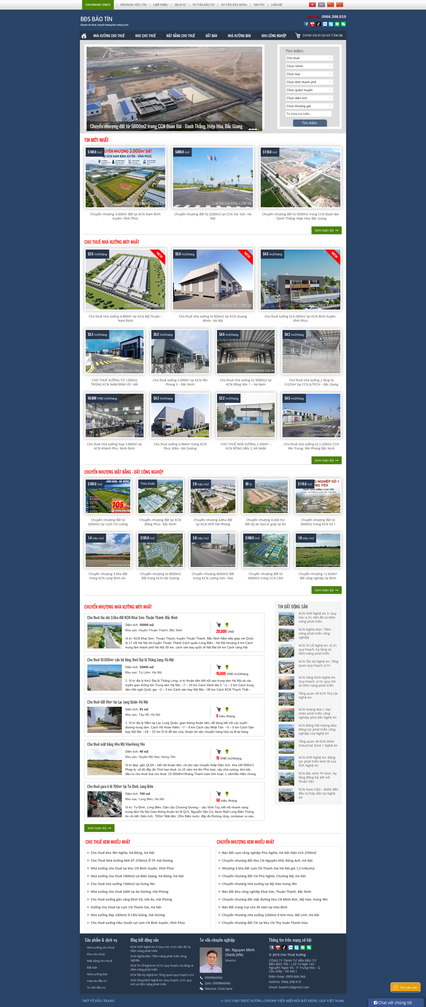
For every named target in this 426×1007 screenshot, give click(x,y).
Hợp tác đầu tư (97, 981)
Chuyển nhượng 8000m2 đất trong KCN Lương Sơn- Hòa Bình (213, 578)
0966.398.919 (334, 16)
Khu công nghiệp (274, 35)
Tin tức (259, 4)
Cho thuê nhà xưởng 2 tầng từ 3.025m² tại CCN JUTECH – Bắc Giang (311, 382)
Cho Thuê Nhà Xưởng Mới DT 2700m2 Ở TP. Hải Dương (132, 860)
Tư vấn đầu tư (204, 4)
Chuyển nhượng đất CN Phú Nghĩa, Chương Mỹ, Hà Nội (264, 876)
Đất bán (211, 35)
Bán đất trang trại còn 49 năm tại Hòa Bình (254, 907)
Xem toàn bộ (324, 230)
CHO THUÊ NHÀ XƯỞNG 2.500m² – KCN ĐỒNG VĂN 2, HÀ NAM (246, 446)
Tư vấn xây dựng (234, 4)
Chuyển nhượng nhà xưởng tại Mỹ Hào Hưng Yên (259, 884)
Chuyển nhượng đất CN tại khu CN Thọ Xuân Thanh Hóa (265, 923)
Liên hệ (276, 4)
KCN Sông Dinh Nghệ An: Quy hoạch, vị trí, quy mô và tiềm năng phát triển (317, 681)
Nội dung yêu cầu (133, 4)
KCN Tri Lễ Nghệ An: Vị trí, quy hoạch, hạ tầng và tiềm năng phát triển (318, 649)
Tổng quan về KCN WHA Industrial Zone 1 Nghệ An (318, 743)
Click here (225, 989)
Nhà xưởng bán (239, 35)
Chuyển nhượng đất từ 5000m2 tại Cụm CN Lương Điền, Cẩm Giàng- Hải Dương (108, 524)
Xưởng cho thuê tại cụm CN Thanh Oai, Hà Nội (126, 907)
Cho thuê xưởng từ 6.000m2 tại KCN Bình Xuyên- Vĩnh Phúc (300, 318)
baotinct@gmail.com (294, 987)
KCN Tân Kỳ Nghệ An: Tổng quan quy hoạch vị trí (318, 663)
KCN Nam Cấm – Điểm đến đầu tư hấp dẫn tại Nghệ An (318, 793)
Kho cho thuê (145, 35)
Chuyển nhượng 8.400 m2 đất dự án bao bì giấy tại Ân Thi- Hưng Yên (265, 524)
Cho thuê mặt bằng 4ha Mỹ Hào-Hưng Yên (116, 744)
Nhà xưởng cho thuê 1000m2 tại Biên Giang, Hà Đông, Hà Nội (137, 876)
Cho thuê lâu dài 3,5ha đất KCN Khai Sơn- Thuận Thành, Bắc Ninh (132, 617)
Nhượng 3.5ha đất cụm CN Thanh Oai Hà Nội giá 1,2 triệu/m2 (268, 868)
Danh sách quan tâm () (323, 35)
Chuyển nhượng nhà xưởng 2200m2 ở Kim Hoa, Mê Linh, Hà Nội (270, 915)
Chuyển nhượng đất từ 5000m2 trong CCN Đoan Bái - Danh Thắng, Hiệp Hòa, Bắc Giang (300, 216)
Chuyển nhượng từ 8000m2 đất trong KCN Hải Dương (160, 576)
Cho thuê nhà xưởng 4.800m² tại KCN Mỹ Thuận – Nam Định (125, 318)
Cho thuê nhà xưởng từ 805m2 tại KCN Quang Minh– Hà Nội (213, 318)
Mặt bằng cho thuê (180, 35)
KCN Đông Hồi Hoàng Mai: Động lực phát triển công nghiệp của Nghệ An (318, 729)
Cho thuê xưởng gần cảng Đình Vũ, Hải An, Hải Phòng (131, 899)
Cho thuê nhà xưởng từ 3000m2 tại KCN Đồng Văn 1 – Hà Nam (246, 382)
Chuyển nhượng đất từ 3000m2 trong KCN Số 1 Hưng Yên (317, 524)
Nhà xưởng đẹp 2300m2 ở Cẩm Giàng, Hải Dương (128, 915)
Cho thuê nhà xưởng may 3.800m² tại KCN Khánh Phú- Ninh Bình (114, 446)
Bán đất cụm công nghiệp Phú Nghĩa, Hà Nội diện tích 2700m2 (269, 853)
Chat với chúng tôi (394, 1002)
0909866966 (214, 977)
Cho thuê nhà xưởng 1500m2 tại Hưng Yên (123, 884)
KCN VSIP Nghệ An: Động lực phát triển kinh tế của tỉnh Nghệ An (317, 761)
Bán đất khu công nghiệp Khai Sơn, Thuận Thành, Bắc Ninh (266, 891)
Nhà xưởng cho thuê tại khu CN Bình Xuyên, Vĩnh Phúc (132, 868)
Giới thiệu (160, 4)
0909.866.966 (296, 976)
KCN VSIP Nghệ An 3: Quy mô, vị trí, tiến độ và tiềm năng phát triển (317, 617)
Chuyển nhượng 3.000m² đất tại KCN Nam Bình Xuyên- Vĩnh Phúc (125, 216)
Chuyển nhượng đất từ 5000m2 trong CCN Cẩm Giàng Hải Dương (265, 578)
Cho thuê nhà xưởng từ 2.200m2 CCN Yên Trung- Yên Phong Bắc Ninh (311, 446)
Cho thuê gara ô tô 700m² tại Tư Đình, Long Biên (120, 786)
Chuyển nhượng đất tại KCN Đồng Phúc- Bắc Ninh (160, 522)
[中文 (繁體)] (339, 4)
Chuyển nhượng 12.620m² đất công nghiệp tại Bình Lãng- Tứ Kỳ (318, 578)
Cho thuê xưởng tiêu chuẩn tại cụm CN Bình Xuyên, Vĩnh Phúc (138, 923)
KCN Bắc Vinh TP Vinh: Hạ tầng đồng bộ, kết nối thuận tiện (318, 777)
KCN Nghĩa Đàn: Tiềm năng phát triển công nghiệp (315, 633)
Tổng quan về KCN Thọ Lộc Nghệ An (318, 695)
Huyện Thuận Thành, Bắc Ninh (160, 630)
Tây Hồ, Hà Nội (149, 714)
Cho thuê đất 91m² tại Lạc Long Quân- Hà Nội (117, 701)
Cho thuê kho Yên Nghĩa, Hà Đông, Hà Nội (122, 853)
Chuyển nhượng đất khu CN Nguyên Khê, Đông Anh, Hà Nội (267, 860)
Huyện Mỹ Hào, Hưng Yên (157, 757)
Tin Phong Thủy (97, 4)
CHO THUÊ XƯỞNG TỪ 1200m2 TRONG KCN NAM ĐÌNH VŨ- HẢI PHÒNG (114, 384)
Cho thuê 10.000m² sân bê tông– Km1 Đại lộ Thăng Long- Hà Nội (130, 659)
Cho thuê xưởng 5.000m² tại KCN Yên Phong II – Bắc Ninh (180, 382)
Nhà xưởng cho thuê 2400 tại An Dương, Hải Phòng (129, 891)
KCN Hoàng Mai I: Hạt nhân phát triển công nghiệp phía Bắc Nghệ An (318, 713)
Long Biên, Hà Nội (151, 799)
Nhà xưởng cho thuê (108, 35)
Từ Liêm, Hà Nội (150, 672)
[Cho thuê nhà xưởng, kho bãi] (111, 20)
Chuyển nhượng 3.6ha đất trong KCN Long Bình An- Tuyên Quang (108, 578)
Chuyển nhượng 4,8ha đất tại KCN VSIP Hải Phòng (213, 522)
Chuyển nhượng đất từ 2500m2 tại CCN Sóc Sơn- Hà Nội (212, 216)
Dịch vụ (180, 4)
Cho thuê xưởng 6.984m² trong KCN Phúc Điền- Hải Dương (180, 446)
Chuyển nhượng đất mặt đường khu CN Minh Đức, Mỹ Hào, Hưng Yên (275, 899)
